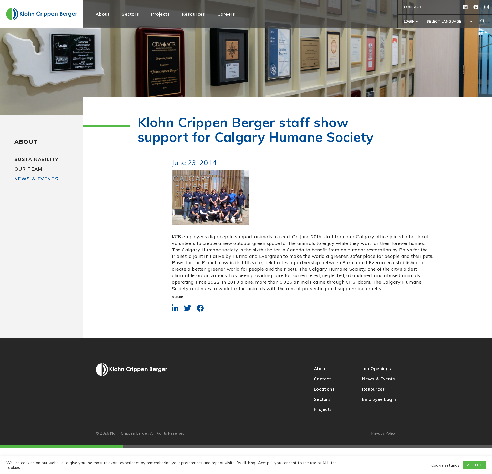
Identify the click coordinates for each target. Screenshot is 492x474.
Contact (413, 7)
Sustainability (36, 159)
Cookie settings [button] (445, 465)
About (26, 141)
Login (412, 21)
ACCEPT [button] (474, 465)
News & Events (36, 179)
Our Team (28, 169)
